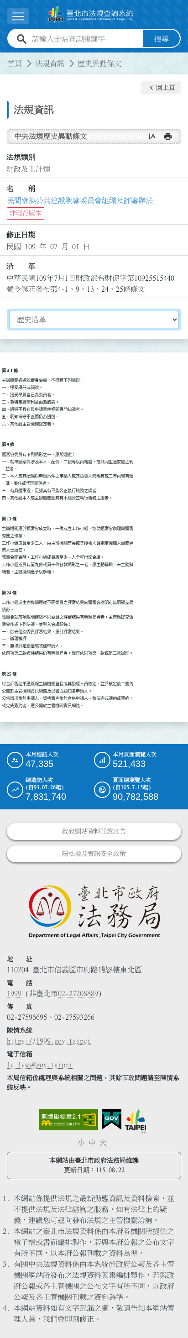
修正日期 (21, 234)
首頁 (14, 63)
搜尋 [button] (161, 38)
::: (5, 58)
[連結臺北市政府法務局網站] (94, 911)
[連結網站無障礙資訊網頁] (68, 1119)
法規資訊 (49, 63)
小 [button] (81, 1142)
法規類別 (21, 157)
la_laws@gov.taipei (40, 1064)
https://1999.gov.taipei (49, 1040)
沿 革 (21, 266)
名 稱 (21, 188)
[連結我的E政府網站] (111, 1119)
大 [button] (103, 1142)
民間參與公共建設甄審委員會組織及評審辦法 (80, 200)
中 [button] (92, 1142)
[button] (161, 87)
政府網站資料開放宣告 (94, 831)
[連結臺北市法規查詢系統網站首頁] (90, 14)
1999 (14, 993)
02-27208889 (78, 993)
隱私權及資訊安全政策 (94, 853)
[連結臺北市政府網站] (135, 1121)
